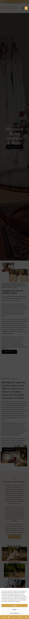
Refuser (14, 609)
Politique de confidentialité (14, 617)
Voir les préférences (14, 613)
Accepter (14, 605)
